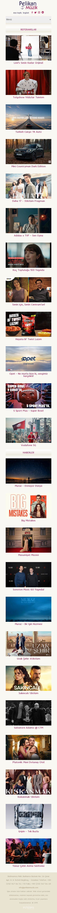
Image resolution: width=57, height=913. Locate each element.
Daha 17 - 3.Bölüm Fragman (28, 201)
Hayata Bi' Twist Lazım (28, 339)
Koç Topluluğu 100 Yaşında (28, 270)
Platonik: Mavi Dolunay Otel (29, 762)
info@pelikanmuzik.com (28, 887)
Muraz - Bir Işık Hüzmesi (28, 624)
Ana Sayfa (17, 13)
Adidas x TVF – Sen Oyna (28, 235)
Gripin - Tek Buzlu (28, 831)
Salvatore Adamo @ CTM (28, 727)
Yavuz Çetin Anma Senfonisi (28, 865)
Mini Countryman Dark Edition (28, 166)
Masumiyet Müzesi (28, 555)
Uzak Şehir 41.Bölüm (28, 658)
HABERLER (28, 452)
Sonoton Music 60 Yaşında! (28, 589)
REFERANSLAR (28, 29)
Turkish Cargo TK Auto (28, 131)
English (26, 13)
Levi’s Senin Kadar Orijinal (28, 62)
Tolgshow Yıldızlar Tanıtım (28, 97)
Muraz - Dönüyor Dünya (28, 485)
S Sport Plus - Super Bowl (28, 410)
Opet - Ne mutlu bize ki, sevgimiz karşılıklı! (28, 375)
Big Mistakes (28, 520)
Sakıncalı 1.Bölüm (28, 693)
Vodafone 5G (28, 445)
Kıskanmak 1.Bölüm (28, 796)
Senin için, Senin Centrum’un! (28, 304)
